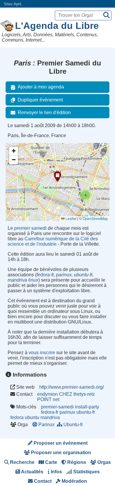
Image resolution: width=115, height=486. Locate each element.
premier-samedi (57, 406)
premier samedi (30, 228)
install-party (87, 406)
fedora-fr (45, 274)
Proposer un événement (60, 443)
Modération (73, 481)
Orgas (103, 462)
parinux (64, 274)
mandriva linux (23, 280)
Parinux (46, 424)
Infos (56, 471)
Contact (42, 481)
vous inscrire (42, 352)
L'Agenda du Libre (57, 25)
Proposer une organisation (60, 452)
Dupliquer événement (40, 99)
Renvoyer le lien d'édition (44, 112)
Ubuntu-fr (73, 424)
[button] (57, 177)
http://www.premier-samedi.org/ (71, 387)
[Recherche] (106, 15)
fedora (17, 417)
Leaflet (70, 218)
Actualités (31, 471)
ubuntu (32, 417)
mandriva (50, 417)
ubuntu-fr (83, 274)
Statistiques (86, 471)
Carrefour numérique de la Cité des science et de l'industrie (53, 241)
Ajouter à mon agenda (41, 86)
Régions (76, 462)
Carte (50, 462)
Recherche (21, 462)
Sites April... (14, 4)
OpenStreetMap (95, 218)
